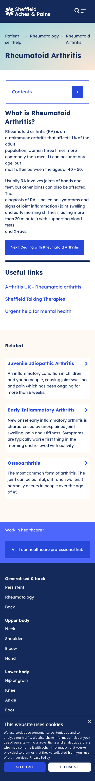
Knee (10, 690)
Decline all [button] (69, 767)
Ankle (10, 700)
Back (10, 606)
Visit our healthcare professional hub (47, 549)
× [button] (89, 722)
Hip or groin (16, 680)
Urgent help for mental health (38, 311)
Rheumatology (44, 35)
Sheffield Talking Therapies (35, 299)
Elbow (11, 648)
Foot (9, 709)
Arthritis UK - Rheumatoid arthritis (43, 287)
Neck (10, 628)
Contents (22, 92)
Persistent (14, 587)
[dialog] (47, 748)
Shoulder (14, 638)
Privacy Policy (40, 757)
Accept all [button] (25, 767)
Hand (10, 658)
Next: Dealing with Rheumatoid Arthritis (45, 247)
